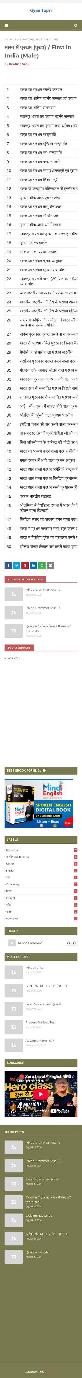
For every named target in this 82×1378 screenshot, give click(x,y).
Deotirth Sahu (19, 64)
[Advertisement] (41, 1316)
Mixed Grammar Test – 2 (43, 589)
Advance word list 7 (40, 1040)
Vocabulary (41, 884)
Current (41, 898)
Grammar (41, 850)
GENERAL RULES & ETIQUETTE (47, 986)
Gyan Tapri (41, 10)
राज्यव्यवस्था (41, 918)
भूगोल (41, 911)
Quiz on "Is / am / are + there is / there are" (48, 628)
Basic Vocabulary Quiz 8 (43, 1004)
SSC (41, 877)
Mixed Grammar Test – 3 (43, 1142)
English (41, 870)
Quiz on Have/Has (39, 1215)
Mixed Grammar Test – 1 (43, 608)
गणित (41, 904)
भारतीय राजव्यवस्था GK (41, 857)
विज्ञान (41, 891)
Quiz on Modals (37, 1252)
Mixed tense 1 (35, 967)
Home (8, 39)
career (41, 863)
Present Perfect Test (41, 1022)
